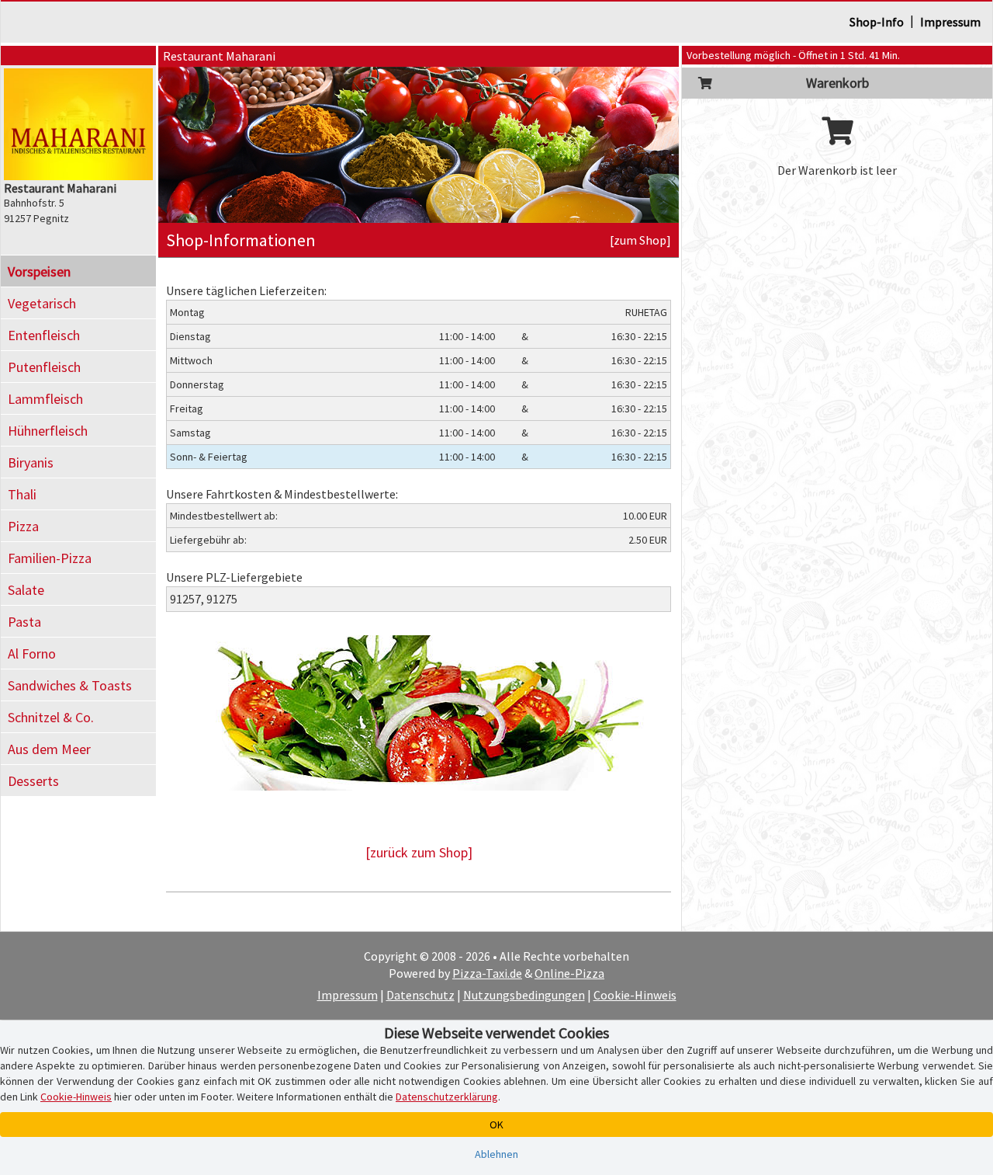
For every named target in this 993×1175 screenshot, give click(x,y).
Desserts (33, 781)
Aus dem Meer (49, 749)
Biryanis (31, 462)
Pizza (23, 526)
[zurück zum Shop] (418, 852)
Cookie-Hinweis (634, 995)
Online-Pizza (569, 973)
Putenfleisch (44, 367)
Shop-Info (876, 22)
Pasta (24, 622)
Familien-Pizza (50, 558)
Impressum (950, 22)
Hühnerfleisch (48, 431)
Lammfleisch (45, 399)
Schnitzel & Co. (51, 717)
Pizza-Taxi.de (487, 973)
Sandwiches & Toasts (70, 685)
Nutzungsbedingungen (524, 995)
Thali (22, 494)
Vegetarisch (42, 303)
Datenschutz (420, 995)
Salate (26, 590)
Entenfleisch (44, 335)
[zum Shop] (640, 240)
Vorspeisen (39, 271)
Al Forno (32, 653)
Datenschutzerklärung (447, 1097)
